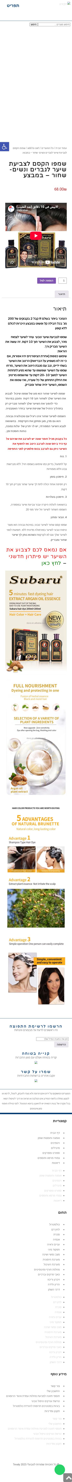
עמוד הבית (61, 148)
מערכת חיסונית (51, 1259)
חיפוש (34, 24)
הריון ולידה (54, 1284)
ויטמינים (55, 1143)
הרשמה (61, 1044)
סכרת (56, 1234)
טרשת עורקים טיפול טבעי (45, 1401)
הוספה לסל (46, 280)
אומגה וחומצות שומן (49, 1138)
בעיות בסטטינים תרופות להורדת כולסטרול (36, 1406)
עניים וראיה (53, 1244)
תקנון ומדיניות (52, 1411)
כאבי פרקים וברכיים (49, 1274)
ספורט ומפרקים (51, 1153)
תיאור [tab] (61, 294)
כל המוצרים (47, 148)
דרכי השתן (54, 1289)
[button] (11, 5)
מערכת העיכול (52, 1264)
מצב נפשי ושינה (51, 1254)
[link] (36, 1081)
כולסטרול (54, 1224)
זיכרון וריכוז (54, 1279)
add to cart (33, 148)
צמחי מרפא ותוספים (49, 1158)
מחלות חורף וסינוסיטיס (47, 1269)
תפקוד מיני (54, 1249)
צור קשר (55, 1386)
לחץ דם (55, 1229)
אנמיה (56, 1239)
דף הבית (55, 1133)
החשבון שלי (53, 1391)
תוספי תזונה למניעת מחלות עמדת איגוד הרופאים (33, 1396)
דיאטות (56, 1163)
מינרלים (55, 1148)
